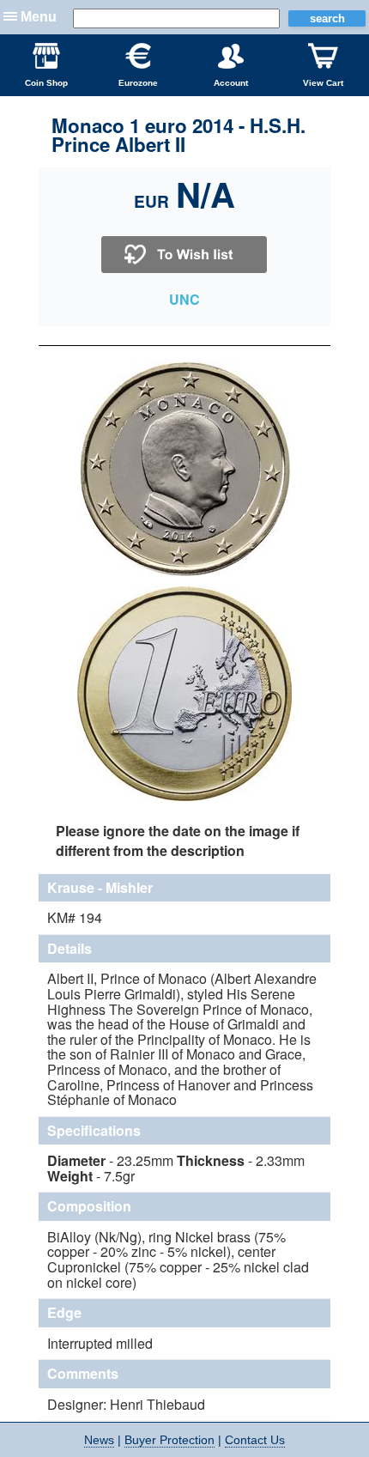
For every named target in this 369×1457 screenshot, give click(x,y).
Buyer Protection (169, 1440)
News (99, 1440)
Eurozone (138, 83)
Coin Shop (46, 83)
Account (231, 83)
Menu (39, 16)
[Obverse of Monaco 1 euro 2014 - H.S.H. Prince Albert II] (184, 573)
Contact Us (255, 1440)
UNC (184, 299)
